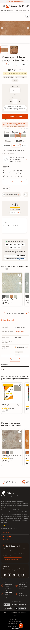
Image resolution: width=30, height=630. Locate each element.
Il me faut (15, 86)
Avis (2, 369)
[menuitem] (4, 49)
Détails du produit (7, 320)
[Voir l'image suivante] (20, 283)
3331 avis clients (12, 528)
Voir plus (5, 188)
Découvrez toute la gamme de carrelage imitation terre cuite (12, 182)
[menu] (3, 6)
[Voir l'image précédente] (3, 283)
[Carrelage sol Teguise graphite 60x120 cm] (6, 135)
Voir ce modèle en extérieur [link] (20, 332)
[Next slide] (28, 28)
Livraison (4, 365)
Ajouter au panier (15, 116)
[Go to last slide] (2, 28)
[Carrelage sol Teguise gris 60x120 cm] (12, 135)
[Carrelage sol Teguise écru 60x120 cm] (23, 135)
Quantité (15, 97)
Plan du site (15, 628)
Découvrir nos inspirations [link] (11, 559)
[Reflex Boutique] (11, 6)
